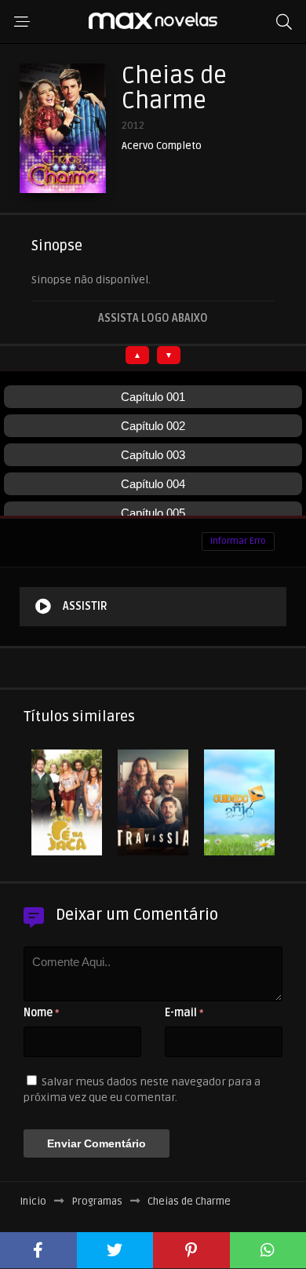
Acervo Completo (162, 146)
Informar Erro (238, 541)
